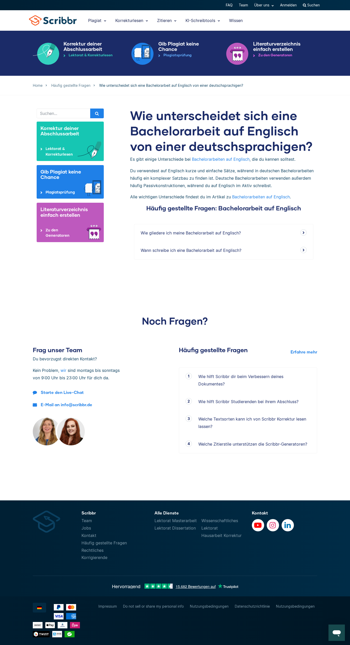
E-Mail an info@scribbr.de (66, 404)
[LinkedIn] (288, 525)
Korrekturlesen (130, 20)
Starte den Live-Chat (62, 392)
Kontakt (88, 535)
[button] (336, 633)
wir (63, 370)
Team (243, 5)
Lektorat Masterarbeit (176, 520)
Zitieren (165, 20)
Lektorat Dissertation (175, 528)
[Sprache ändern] (39, 607)
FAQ (229, 5)
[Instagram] (273, 525)
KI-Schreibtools (201, 20)
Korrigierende (94, 557)
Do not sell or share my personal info (153, 606)
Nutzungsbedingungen (209, 606)
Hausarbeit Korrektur (221, 535)
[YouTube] (258, 525)
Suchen (313, 5)
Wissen (236, 20)
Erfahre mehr (304, 351)
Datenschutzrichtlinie (252, 606)
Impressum (107, 606)
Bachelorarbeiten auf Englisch (221, 159)
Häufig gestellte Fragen (104, 542)
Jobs (86, 528)
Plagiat (95, 20)
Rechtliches (92, 550)
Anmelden (288, 5)
